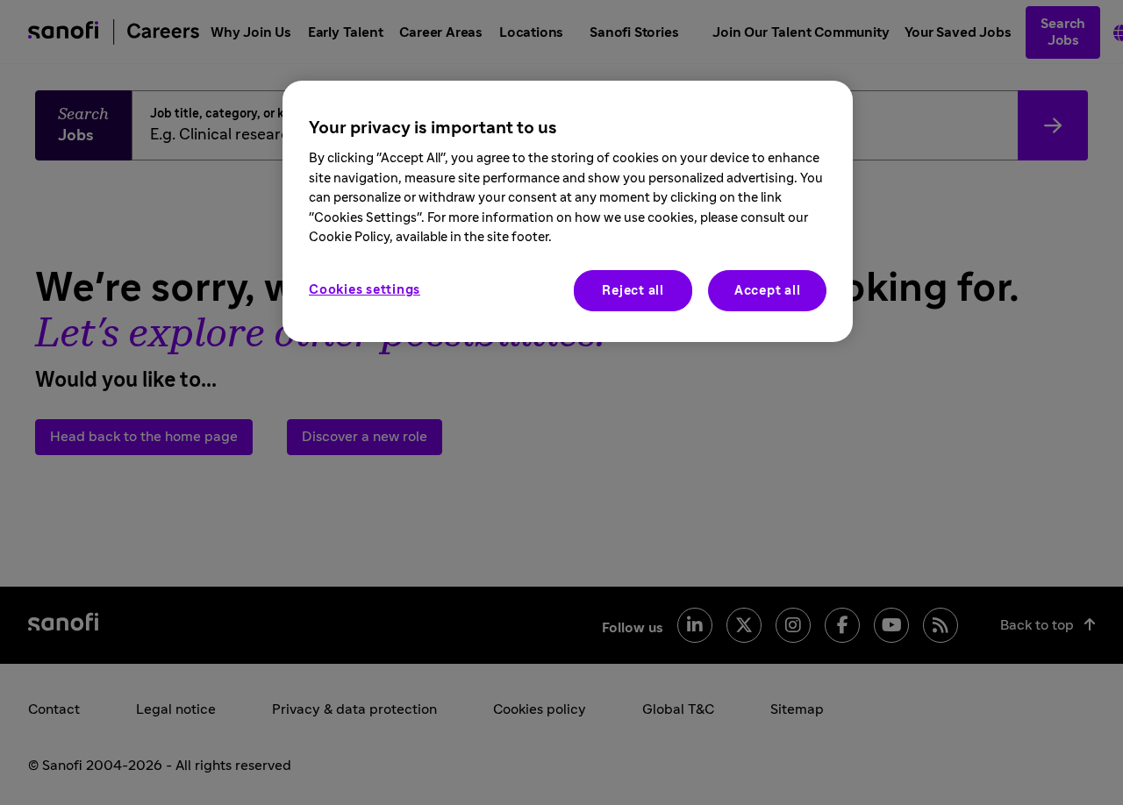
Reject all (633, 289)
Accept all (767, 289)
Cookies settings (364, 289)
